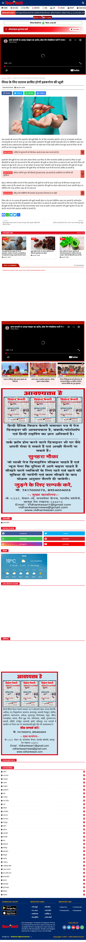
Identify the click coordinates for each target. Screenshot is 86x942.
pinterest (65, 539)
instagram (23, 544)
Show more (80, 233)
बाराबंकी (44, 833)
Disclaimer (77, 910)
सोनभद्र (44, 891)
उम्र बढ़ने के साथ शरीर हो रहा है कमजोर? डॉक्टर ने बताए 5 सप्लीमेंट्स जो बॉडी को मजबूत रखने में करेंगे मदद (14, 253)
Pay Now (76, 29)
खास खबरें (48, 917)
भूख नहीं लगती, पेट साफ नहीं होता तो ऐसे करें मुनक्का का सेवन (42, 252)
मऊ (44, 840)
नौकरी (44, 808)
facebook (23, 533)
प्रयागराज (44, 819)
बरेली (44, 826)
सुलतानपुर (44, 887)
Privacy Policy (65, 910)
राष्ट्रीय (6, 8)
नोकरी (72, 8)
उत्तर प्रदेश (15, 8)
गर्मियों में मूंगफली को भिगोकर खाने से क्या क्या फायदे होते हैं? (36, 152)
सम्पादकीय (6, 523)
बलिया (44, 830)
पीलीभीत (44, 811)
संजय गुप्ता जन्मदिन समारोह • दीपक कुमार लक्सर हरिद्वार (42, 380)
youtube (66, 544)
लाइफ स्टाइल (44, 869)
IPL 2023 (35, 910)
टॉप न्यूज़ (35, 907)
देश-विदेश (26, 8)
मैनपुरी (44, 855)
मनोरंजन (36, 8)
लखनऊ (44, 862)
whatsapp (23, 539)
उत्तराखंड (44, 779)
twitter (65, 533)
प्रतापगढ (44, 815)
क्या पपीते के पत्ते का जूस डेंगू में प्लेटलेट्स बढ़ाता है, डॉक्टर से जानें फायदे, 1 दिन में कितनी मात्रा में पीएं (71, 253)
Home (4, 78)
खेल (46, 8)
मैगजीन (47, 907)
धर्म (54, 8)
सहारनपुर (44, 884)
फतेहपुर (44, 822)
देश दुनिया (35, 917)
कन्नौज (44, 786)
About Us (63, 907)
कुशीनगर (44, 790)
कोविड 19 (48, 914)
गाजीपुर (44, 797)
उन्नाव (44, 783)
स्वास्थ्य (62, 8)
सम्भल (44, 880)
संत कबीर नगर (44, 873)
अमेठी (44, 772)
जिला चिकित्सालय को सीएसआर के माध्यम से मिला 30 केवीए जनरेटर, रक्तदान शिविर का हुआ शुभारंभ (71, 381)
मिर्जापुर (44, 848)
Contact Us (78, 907)
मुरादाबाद (44, 851)
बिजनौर (44, 837)
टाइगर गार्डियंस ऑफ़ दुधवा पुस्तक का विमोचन (15, 380)
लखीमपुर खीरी (44, 866)
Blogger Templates (16, 941)
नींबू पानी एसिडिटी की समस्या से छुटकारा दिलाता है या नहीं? (35, 193)
